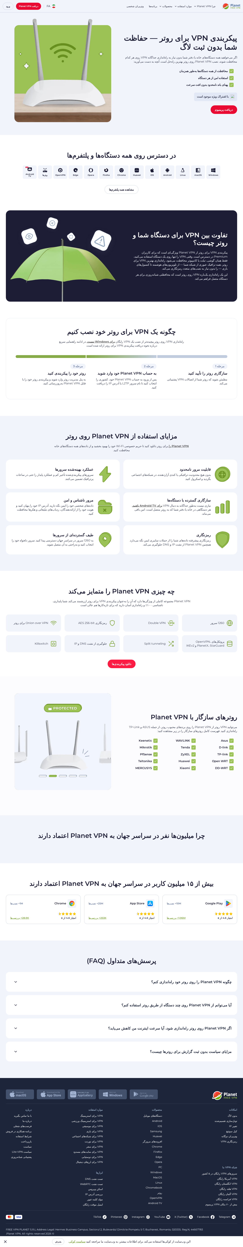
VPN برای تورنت (94, 1141)
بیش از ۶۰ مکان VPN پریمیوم (221, 1204)
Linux (158, 1182)
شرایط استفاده (24, 1136)
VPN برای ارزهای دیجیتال (89, 1162)
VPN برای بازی (94, 1131)
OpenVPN (156, 1198)
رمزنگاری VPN (229, 1141)
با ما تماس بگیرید (23, 1115)
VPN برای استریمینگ (91, 1115)
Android (157, 1121)
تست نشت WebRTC (91, 1184)
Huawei (157, 1136)
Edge (159, 1157)
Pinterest (116, 1216)
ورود (8, 6)
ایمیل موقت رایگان (93, 1204)
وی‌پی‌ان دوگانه (229, 1136)
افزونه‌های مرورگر (152, 1141)
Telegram (224, 1216)
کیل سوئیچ (231, 1131)
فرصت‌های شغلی (22, 1126)
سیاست (27, 1146)
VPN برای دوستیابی (92, 1157)
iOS (160, 1126)
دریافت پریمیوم (224, 109)
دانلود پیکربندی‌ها (121, 663)
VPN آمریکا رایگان (227, 1178)
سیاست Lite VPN (22, 1151)
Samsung (156, 1131)
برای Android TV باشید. (147, 505)
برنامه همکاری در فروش (19, 1131)
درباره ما (27, 1121)
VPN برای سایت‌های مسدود (88, 1151)
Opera (158, 1162)
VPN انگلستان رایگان (226, 1183)
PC (160, 1167)
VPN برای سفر (94, 1146)
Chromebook (154, 1187)
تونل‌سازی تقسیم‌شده (226, 1121)
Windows (156, 1172)
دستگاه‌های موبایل (152, 1115)
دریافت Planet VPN (28, 6)
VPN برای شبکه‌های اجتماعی (87, 1136)
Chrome (157, 1146)
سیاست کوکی (77, 1241)
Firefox (158, 1151)
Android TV (155, 1203)
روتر (159, 1192)
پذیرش (58, 1241)
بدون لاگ (232, 1115)
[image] (224, 1094)
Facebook (203, 1216)
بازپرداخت (26, 1141)
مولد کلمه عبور (95, 1199)
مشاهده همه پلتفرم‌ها (121, 189)
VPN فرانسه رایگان (226, 1199)
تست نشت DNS (94, 1179)
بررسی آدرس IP (94, 1194)
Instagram (138, 1216)
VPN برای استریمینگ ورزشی (87, 1121)
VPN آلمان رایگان (227, 1194)
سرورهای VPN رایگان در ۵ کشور (219, 1173)
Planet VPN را (178, 446)
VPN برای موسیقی (92, 1126)
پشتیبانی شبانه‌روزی (21, 1157)
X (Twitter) (181, 1216)
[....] (230, 6)
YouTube (159, 1216)
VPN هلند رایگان (228, 1188)
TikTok (97, 1216)
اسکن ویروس (95, 1189)
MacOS (157, 1177)
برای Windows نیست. (101, 341)
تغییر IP (233, 1126)
